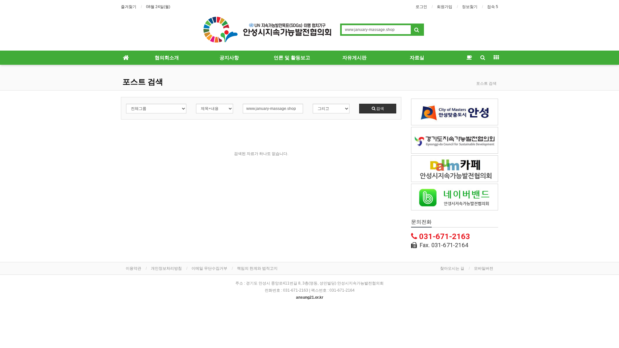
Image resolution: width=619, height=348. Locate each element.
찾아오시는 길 (452, 268)
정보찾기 (469, 7)
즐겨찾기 (128, 7)
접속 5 (492, 7)
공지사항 (229, 58)
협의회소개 (167, 58)
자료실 (417, 58)
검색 (379, 108)
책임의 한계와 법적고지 (257, 268)
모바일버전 (483, 268)
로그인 (421, 7)
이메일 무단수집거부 (209, 268)
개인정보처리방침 (166, 268)
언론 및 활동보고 (292, 58)
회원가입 (444, 7)
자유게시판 (354, 58)
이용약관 (133, 268)
